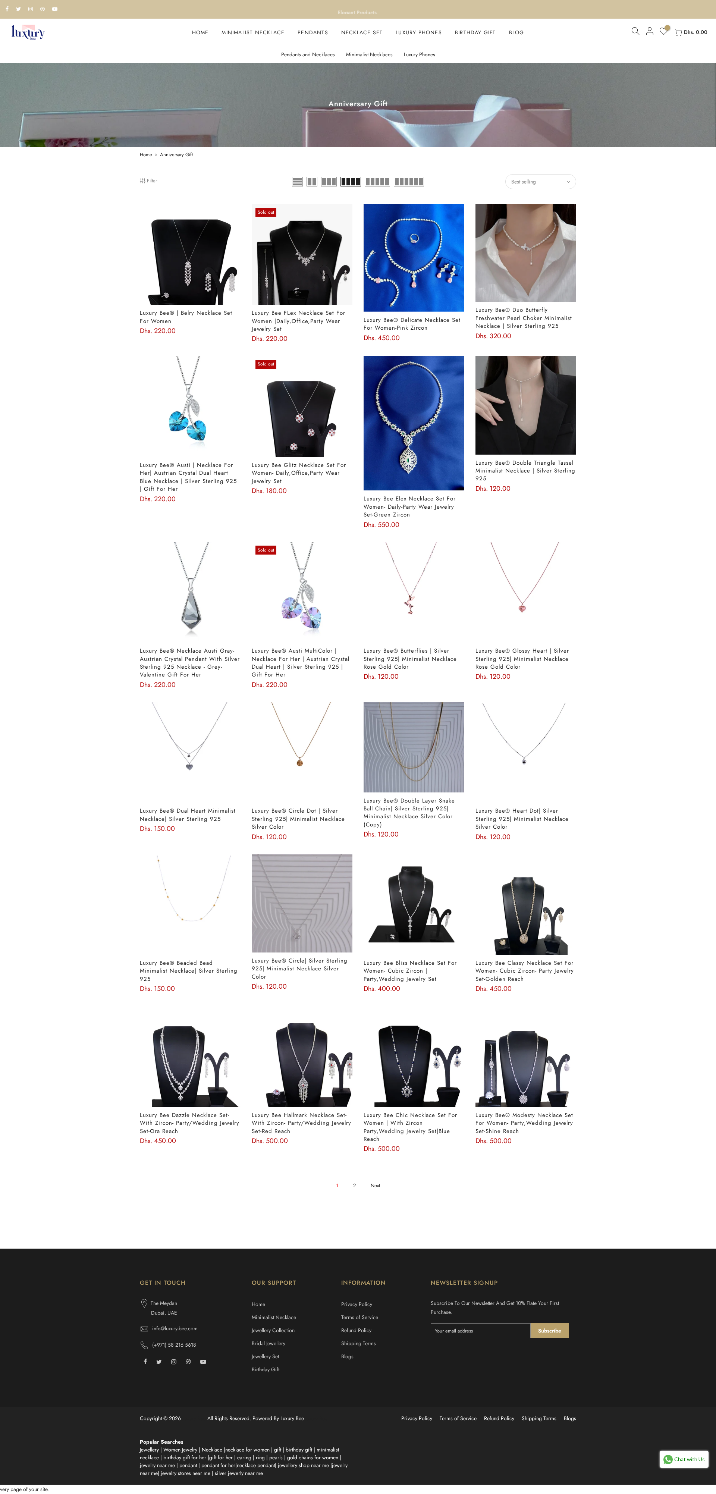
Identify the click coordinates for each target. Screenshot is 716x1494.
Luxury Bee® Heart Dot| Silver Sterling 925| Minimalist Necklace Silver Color (522, 819)
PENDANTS (313, 32)
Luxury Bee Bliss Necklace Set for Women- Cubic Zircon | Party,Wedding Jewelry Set (410, 971)
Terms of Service (359, 1317)
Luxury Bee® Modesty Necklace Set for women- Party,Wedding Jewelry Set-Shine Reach (524, 1123)
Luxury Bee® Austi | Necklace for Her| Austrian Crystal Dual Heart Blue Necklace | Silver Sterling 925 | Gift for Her (188, 477)
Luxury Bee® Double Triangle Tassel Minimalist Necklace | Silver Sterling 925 (525, 471)
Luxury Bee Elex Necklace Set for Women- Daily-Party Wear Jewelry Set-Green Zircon (410, 507)
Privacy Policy (356, 1304)
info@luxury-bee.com (175, 1328)
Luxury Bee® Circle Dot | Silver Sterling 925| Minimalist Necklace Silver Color (298, 819)
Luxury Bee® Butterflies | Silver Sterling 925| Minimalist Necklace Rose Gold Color (410, 659)
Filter (152, 180)
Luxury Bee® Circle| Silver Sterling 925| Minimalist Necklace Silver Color (300, 969)
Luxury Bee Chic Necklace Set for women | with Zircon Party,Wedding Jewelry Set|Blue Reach (410, 1127)
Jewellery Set (265, 1356)
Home (146, 154)
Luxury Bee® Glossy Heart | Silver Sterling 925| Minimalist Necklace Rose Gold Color (522, 659)
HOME (200, 32)
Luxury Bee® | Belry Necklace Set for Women (186, 317)
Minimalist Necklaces (369, 54)
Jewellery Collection (273, 1330)
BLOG (516, 32)
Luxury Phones (419, 54)
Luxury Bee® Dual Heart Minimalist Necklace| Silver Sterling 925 (188, 815)
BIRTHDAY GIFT (475, 32)
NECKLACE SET (362, 32)
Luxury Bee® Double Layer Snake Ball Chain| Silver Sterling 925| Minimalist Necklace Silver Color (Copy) (409, 813)
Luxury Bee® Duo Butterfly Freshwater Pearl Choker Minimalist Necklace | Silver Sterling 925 (523, 318)
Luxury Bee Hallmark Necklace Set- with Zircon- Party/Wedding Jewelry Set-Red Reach (301, 1123)
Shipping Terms (358, 1343)
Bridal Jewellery (268, 1343)
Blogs (347, 1356)
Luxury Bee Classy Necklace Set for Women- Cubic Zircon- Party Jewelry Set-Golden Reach (524, 971)
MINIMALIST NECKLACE (253, 32)
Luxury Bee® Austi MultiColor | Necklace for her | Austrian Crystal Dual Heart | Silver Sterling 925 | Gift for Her (300, 663)
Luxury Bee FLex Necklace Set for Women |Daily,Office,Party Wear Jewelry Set (298, 321)
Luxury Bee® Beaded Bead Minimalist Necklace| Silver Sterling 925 (189, 971)
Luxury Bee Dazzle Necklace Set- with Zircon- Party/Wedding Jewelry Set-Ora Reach (189, 1123)
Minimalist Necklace (274, 1317)
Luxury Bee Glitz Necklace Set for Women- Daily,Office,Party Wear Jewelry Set (299, 473)
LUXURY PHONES (419, 32)
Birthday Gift (265, 1369)
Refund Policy (356, 1330)
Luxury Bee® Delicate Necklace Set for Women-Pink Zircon (412, 324)
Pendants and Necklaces (308, 54)
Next (375, 1185)
